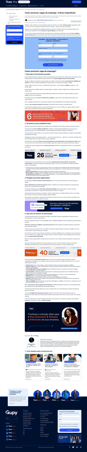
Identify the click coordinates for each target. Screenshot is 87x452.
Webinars (42, 428)
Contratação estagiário (44, 420)
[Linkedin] (77, 447)
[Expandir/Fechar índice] (7, 13)
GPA (23, 432)
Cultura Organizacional (27, 420)
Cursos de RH (42, 416)
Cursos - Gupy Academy (44, 434)
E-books (41, 427)
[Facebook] (69, 447)
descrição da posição (58, 266)
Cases (42, 5)
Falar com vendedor (76, 1)
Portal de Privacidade (50, 447)
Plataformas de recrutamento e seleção (35, 167)
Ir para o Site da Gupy (23, 1)
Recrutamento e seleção (13, 9)
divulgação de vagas (49, 163)
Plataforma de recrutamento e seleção (46, 422)
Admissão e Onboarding (27, 414)
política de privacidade (15, 39)
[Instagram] (80, 447)
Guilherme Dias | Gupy (31, 20)
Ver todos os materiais (44, 436)
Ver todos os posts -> (31, 347)
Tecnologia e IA (25, 425)
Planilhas (41, 430)
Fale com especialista (63, 440)
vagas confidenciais (47, 243)
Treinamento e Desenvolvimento (28, 418)
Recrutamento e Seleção (27, 413)
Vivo (24, 434)
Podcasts (42, 432)
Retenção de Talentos (27, 422)
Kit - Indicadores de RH (44, 414)
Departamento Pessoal (27, 416)
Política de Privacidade (42, 447)
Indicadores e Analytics (27, 423)
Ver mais (11, 403)
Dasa (24, 430)
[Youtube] (73, 447)
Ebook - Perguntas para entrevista (46, 413)
